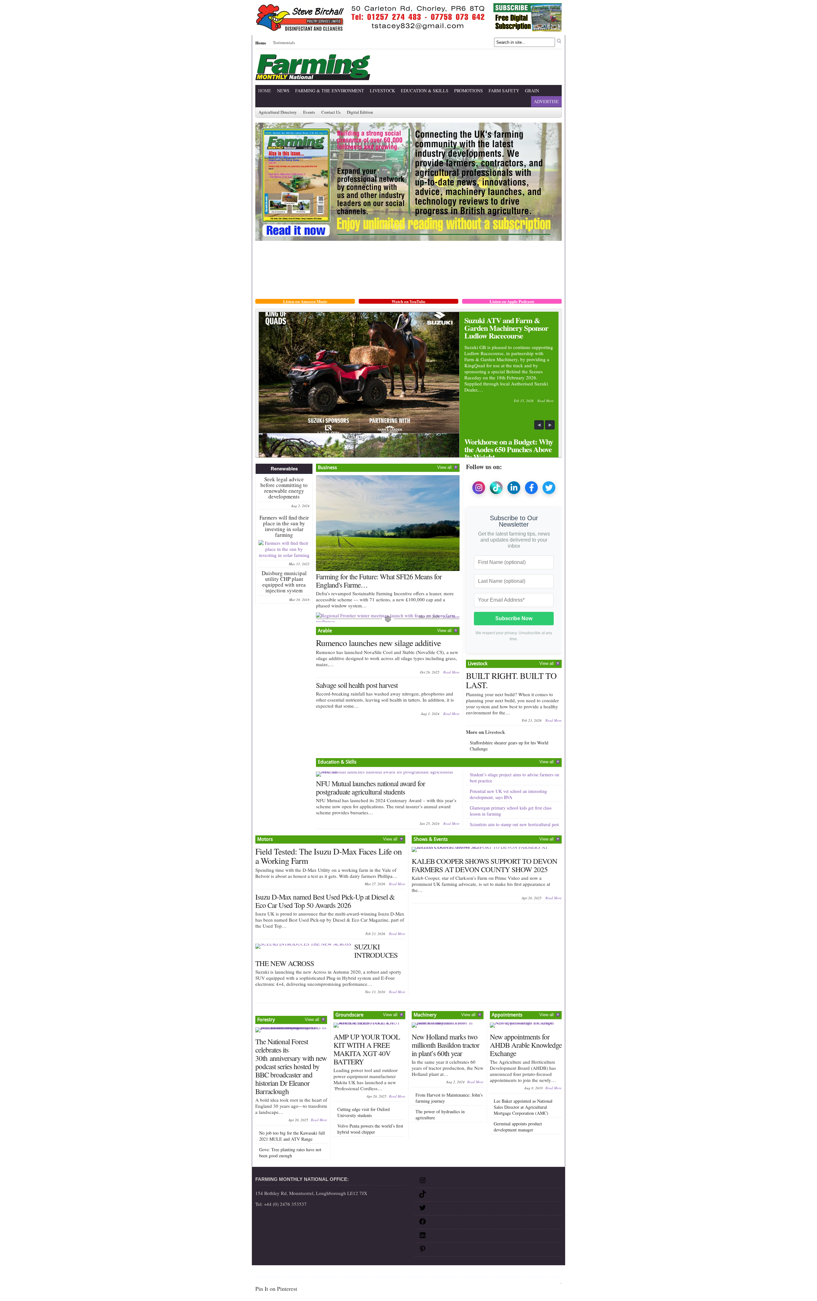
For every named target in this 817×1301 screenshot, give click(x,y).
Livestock (382, 90)
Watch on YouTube (408, 301)
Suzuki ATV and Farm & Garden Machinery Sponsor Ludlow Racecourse (506, 328)
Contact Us (331, 112)
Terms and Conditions (354, 1272)
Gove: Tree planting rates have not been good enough (290, 1152)
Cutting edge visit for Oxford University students (363, 1112)
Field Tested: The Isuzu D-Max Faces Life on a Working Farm (328, 856)
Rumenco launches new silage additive (378, 643)
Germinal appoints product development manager (518, 1127)
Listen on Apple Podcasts (512, 301)
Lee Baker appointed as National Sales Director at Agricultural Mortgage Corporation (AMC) (523, 1107)
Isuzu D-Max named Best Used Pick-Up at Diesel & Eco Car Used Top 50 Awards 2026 (325, 901)
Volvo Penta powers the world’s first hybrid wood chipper (370, 1129)
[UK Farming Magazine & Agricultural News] (312, 76)
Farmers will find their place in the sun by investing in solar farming (284, 526)
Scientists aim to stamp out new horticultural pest (514, 824)
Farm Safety (504, 90)
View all (444, 467)
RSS (403, 1272)
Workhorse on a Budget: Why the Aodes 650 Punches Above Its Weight (508, 449)
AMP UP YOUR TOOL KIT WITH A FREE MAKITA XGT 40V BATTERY (367, 1049)
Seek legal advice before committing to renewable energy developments (284, 487)
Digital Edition (360, 112)
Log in (554, 1282)
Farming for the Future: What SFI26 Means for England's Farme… (379, 581)
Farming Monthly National (533, 1272)
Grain (532, 90)
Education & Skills (424, 90)
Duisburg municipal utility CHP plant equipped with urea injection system (284, 581)
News (283, 90)
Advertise (546, 101)
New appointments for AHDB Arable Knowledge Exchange (526, 1045)
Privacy (321, 1272)
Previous (539, 425)
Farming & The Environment (329, 90)
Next (550, 425)
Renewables (284, 468)
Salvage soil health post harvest (357, 685)
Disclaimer (300, 1272)
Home (260, 42)
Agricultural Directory (278, 112)
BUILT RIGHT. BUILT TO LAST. (511, 680)
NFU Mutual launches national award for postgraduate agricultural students (370, 787)
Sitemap (277, 1272)
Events (309, 112)
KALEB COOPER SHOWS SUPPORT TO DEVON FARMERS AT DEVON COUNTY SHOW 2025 (484, 865)
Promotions (468, 90)
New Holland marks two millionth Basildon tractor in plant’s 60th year (445, 1045)
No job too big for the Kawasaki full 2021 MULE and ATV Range (292, 1136)
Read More (545, 400)
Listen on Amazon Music (305, 301)
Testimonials (284, 42)
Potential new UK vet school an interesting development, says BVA (508, 794)
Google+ (388, 1272)
